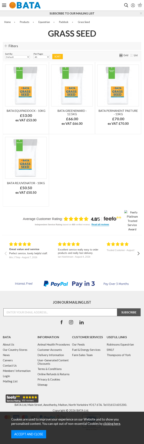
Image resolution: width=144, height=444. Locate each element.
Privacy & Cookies (49, 379)
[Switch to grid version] (121, 55)
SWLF (110, 349)
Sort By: (9, 53)
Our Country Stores (15, 349)
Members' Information (17, 370)
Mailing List (10, 381)
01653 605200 (116, 404)
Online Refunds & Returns (54, 374)
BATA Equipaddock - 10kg (26, 110)
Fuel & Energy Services (86, 349)
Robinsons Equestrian (120, 344)
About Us (8, 344)
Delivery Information (51, 355)
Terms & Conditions (50, 369)
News (6, 355)
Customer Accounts (50, 349)
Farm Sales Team (82, 355)
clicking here (111, 424)
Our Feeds (78, 344)
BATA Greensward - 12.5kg (72, 112)
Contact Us (10, 365)
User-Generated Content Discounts (53, 362)
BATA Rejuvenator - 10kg (26, 183)
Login (6, 376)
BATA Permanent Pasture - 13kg (118, 112)
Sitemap (42, 384)
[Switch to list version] (131, 55)
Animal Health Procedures (54, 344)
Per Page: (38, 53)
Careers (8, 360)
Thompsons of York (119, 355)
